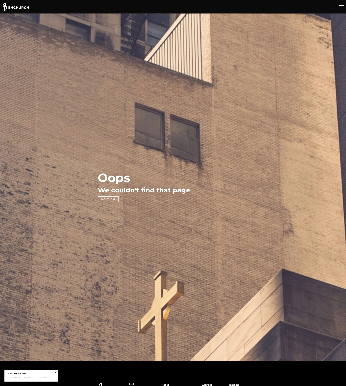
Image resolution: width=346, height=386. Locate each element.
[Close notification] (56, 372)
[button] (341, 6)
